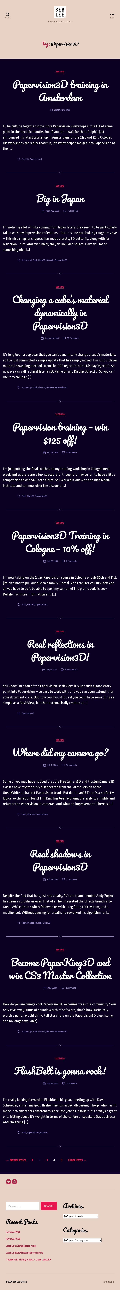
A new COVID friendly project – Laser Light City (28, 1259)
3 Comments (71, 452)
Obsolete (50, 260)
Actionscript (27, 260)
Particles (44, 1132)
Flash (35, 260)
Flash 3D (25, 159)
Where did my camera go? (60, 752)
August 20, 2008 (52, 338)
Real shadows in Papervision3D (60, 860)
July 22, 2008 (52, 561)
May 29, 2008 (52, 1083)
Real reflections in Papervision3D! (60, 650)
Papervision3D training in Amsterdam (60, 90)
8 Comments (71, 765)
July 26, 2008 (52, 452)
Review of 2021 (13, 1232)
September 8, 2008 (62, 110)
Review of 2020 (13, 1239)
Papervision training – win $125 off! (60, 433)
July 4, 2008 (52, 988)
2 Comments (71, 561)
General (60, 71)
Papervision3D (36, 159)
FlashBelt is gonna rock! (60, 1070)
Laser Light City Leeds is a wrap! (21, 1245)
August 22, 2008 (52, 211)
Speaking (60, 414)
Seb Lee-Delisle (20, 1281)
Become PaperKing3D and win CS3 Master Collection (60, 968)
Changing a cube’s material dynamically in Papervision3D (60, 312)
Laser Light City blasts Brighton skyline (24, 1252)
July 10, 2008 (52, 879)
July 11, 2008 (51, 669)
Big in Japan (60, 198)
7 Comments (73, 211)
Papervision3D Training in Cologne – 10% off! (60, 542)
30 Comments (73, 338)
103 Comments (71, 669)
